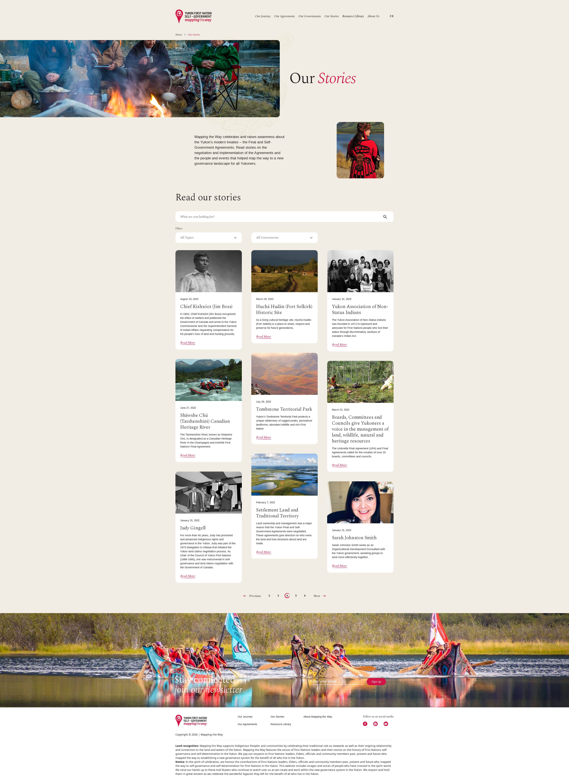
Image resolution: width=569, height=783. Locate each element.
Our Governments (309, 16)
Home (178, 35)
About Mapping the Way (317, 716)
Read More (187, 343)
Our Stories (332, 16)
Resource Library (353, 16)
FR (392, 16)
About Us (373, 16)
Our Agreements (284, 16)
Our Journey (263, 16)
